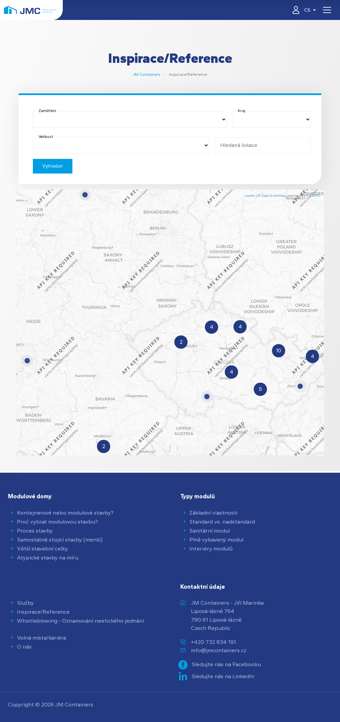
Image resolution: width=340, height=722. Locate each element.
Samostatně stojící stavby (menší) (60, 539)
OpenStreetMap (273, 195)
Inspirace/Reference (43, 611)
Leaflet (249, 195)
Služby (25, 602)
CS (307, 10)
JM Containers (146, 74)
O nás (24, 646)
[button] (300, 386)
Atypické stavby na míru (47, 557)
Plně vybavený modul (216, 539)
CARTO (315, 195)
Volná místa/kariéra (41, 637)
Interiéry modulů (211, 548)
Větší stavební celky (42, 548)
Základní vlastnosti (213, 512)
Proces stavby (35, 530)
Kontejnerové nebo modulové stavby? (65, 512)
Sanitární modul (209, 530)
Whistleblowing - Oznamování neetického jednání (80, 620)
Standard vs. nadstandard (222, 521)
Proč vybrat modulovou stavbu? (57, 521)
